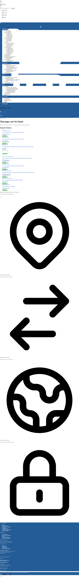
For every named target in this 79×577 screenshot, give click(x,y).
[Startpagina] (40, 26)
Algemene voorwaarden (6, 548)
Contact (3, 545)
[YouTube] (10, 574)
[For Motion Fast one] (40, 184)
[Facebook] (0, 574)
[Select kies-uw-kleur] (40, 151)
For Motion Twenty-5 (6, 134)
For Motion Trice (5, 140)
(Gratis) (7, 560)
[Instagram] (2, 574)
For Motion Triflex (5, 167)
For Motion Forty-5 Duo (6, 174)
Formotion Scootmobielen (14, 132)
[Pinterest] (8, 574)
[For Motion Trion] (40, 178)
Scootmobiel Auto (5, 528)
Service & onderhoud (5, 537)
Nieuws (3, 536)
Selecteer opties (4, 136)
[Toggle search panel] (0, 7)
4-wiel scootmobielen (5, 132)
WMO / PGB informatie (6, 538)
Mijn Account (4, 12)
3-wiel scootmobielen (5, 165)
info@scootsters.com (3, 562)
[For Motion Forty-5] (40, 156)
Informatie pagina (5, 530)
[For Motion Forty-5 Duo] (40, 170)
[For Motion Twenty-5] (40, 130)
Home (1, 118)
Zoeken (13, 8)
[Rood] (6, 151)
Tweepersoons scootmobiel (28, 146)
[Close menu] (0, 0)
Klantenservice (4, 10)
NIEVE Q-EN (4, 148)
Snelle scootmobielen (20, 146)
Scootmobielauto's (13, 146)
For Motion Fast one (5, 188)
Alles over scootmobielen (6, 535)
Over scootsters (4, 534)
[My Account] (0, 6)
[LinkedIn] (6, 574)
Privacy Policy (4, 547)
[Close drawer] (0, 3)
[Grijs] (8, 151)
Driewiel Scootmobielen (6, 526)
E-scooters (4, 527)
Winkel (3, 524)
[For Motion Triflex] (40, 163)
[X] (4, 574)
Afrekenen (4, 17)
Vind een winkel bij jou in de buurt (6, 541)
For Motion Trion (5, 181)
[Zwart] (3, 151)
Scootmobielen (21, 132)
